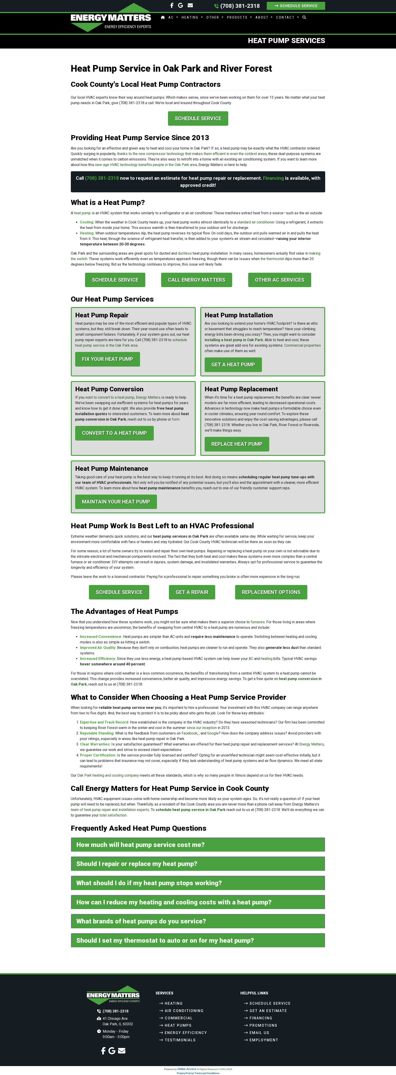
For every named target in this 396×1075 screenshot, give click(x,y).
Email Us (260, 1033)
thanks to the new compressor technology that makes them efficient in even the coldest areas (192, 154)
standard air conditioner (255, 222)
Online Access (186, 1069)
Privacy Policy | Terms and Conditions (198, 1073)
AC (251, 658)
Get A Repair (192, 592)
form (175, 419)
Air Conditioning (184, 1011)
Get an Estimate (268, 1011)
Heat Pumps (178, 1025)
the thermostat (272, 259)
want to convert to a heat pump (109, 397)
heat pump (82, 213)
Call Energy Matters (196, 280)
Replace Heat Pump (237, 444)
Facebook (189, 733)
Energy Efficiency (186, 1033)
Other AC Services (279, 280)
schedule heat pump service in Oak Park (191, 810)
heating (266, 658)
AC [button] (171, 17)
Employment (264, 1040)
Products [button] (238, 17)
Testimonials (180, 1040)
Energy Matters (148, 397)
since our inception (202, 728)
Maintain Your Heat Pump (116, 502)
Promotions (264, 1025)
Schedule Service (299, 6)
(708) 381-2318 (240, 6)
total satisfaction (112, 815)
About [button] (263, 17)
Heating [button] (191, 17)
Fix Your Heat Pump (107, 359)
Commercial (179, 1018)
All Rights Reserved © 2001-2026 (214, 1069)
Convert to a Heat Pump (114, 433)
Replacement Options (271, 592)
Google (213, 733)
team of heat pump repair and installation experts (110, 810)
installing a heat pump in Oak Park (234, 340)
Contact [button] (286, 17)
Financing (273, 178)
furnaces (258, 622)
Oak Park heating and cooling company (108, 775)
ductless (185, 253)
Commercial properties (302, 345)
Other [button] (213, 17)
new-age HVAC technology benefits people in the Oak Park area (146, 165)
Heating (174, 1003)
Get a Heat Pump (233, 364)
